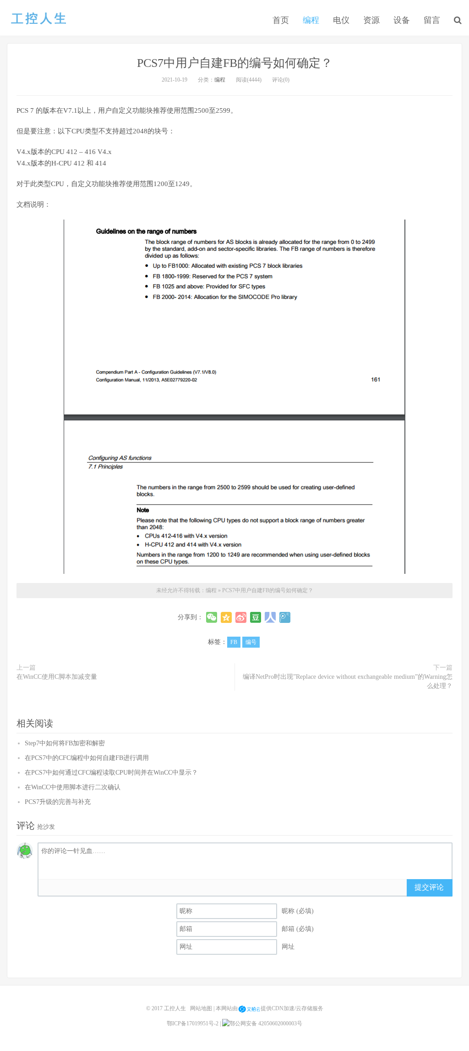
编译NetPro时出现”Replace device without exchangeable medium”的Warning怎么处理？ (348, 681)
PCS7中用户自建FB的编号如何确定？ (235, 63)
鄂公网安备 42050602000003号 (265, 1023)
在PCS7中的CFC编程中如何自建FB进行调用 (87, 757)
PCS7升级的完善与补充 (58, 801)
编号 (250, 642)
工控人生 (38, 18)
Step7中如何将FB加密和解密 (65, 743)
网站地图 (201, 1008)
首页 (281, 20)
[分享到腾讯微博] (284, 617)
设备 (401, 20)
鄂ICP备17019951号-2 (192, 1023)
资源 (371, 20)
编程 (311, 20)
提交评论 (429, 887)
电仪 (341, 20)
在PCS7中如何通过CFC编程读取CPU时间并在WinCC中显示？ (111, 772)
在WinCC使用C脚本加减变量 (56, 676)
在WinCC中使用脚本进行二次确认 (72, 787)
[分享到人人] (270, 617)
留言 (432, 20)
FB (233, 642)
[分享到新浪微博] (240, 617)
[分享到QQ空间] (226, 617)
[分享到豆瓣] (255, 617)
